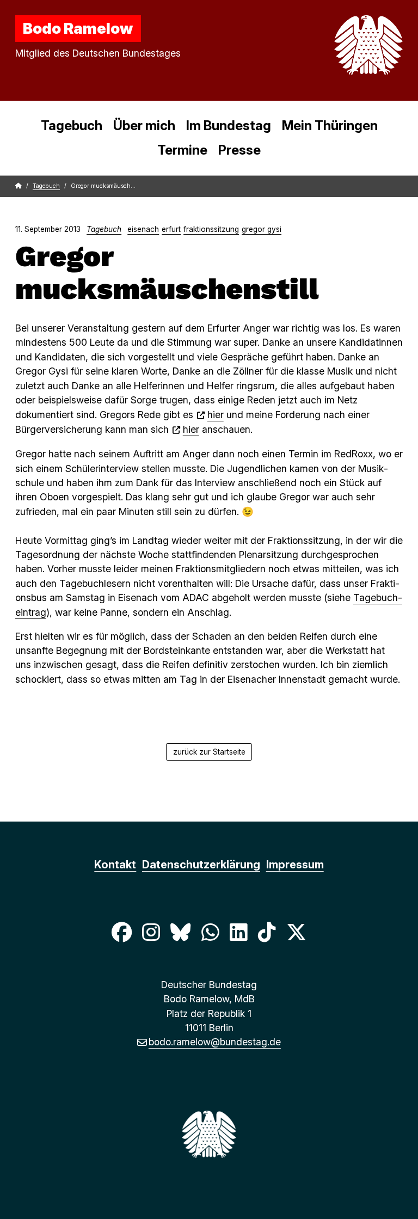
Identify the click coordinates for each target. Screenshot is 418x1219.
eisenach (143, 229)
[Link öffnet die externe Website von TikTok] (267, 931)
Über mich (144, 125)
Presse (239, 150)
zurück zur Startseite (209, 752)
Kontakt (115, 864)
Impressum (295, 864)
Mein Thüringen (330, 125)
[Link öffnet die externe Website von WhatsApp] (210, 931)
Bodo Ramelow (78, 28)
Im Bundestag (228, 125)
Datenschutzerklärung (201, 864)
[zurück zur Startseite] (343, 45)
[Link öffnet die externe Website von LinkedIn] (238, 931)
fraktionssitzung (211, 229)
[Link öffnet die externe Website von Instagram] (151, 931)
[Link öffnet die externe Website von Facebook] (121, 931)
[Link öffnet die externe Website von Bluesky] (180, 931)
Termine (182, 150)
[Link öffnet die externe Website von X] (296, 931)
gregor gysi (261, 229)
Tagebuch (71, 125)
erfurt (171, 229)
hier (215, 414)
